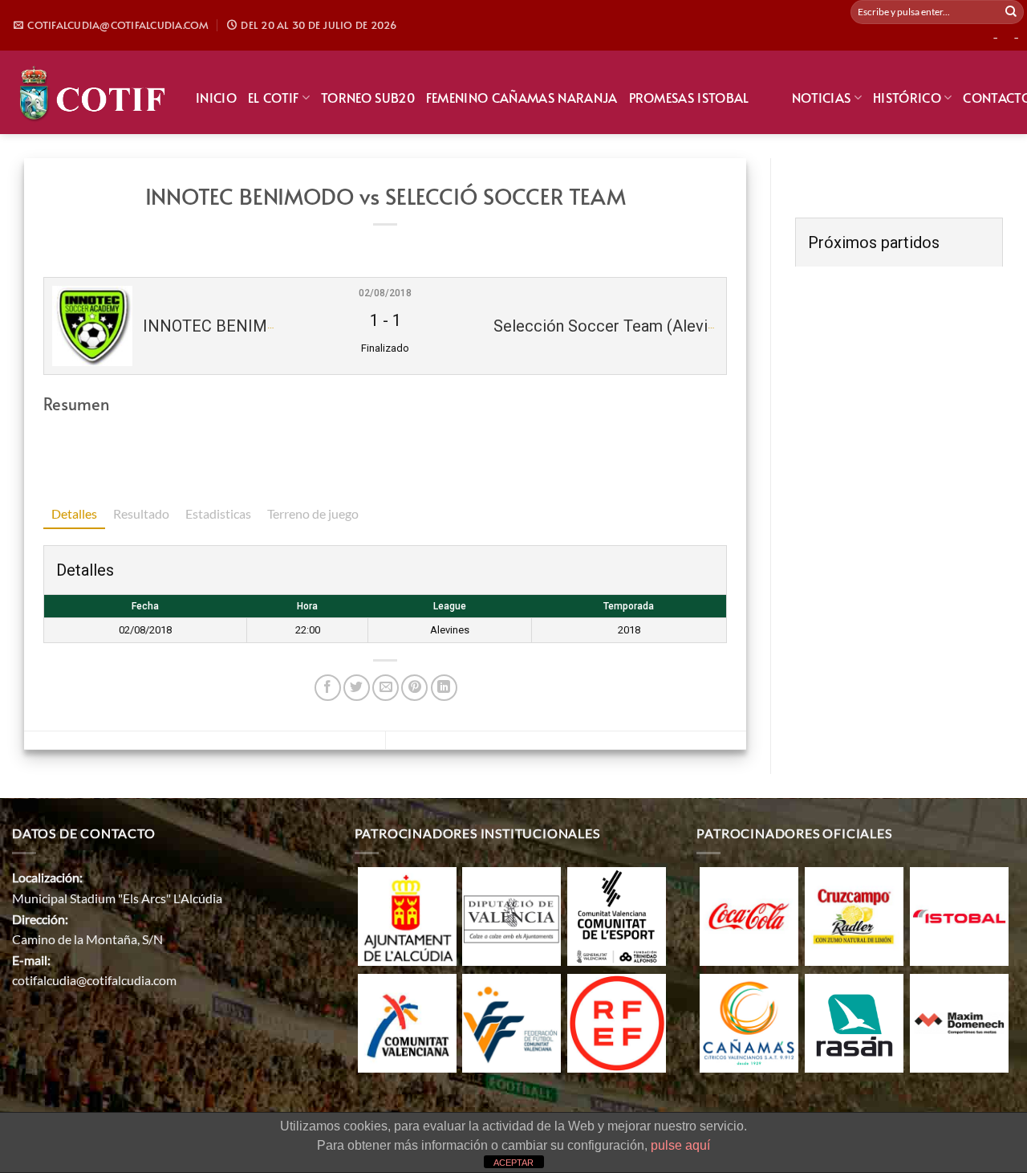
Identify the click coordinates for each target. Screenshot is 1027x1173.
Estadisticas (218, 513)
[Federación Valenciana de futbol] (511, 1021)
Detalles (74, 513)
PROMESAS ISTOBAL (689, 97)
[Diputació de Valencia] (511, 915)
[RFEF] (616, 1021)
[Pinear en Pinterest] (414, 687)
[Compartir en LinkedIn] (444, 687)
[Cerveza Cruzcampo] (854, 915)
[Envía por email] (385, 687)
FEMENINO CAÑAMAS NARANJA (522, 97)
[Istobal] (959, 915)
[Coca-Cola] (749, 915)
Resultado (141, 513)
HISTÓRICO (907, 97)
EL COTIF (273, 97)
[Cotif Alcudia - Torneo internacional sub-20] (92, 92)
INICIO (216, 97)
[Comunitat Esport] (616, 915)
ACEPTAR (513, 1162)
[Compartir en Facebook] (328, 687)
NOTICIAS (821, 97)
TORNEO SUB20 (368, 97)
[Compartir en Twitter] (356, 687)
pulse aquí (680, 1145)
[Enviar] (1011, 12)
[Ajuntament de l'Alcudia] (407, 915)
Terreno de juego (313, 513)
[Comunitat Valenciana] (407, 1021)
